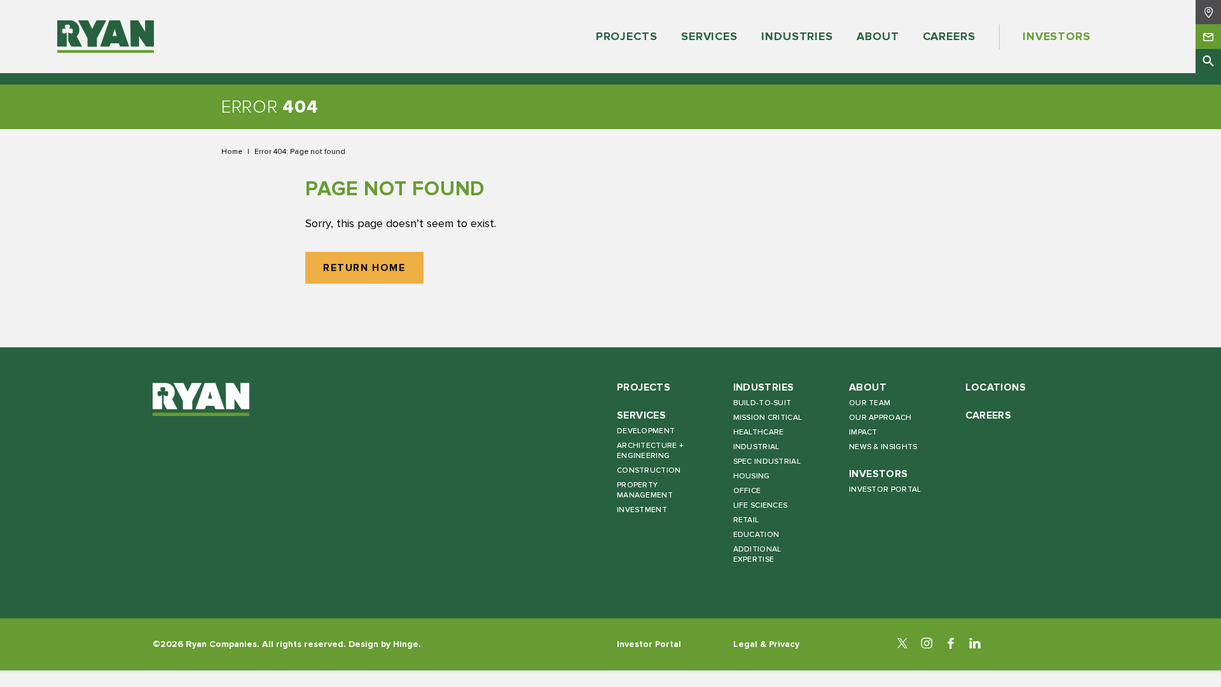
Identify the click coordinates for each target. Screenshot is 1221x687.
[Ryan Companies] (105, 36)
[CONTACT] (1208, 36)
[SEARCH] (1208, 61)
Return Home (364, 268)
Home (231, 151)
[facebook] (950, 644)
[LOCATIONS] (1208, 12)
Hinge (405, 644)
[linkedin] (975, 644)
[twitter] (902, 644)
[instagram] (926, 644)
